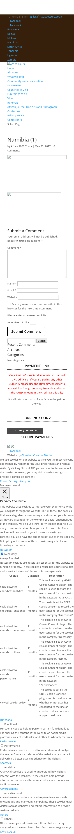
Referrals (12, 102)
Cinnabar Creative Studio (36, 455)
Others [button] (4, 814)
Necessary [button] (6, 549)
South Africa (14, 46)
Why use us (14, 85)
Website (12, 297)
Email (11, 290)
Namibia (12, 42)
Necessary (10, 554)
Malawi (11, 38)
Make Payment (37, 411)
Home (10, 68)
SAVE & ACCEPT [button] (9, 831)
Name (12, 283)
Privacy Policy (15, 115)
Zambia (11, 59)
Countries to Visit (17, 89)
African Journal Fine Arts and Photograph (32, 107)
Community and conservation (25, 81)
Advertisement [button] (9, 788)
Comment (14, 247)
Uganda (12, 55)
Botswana (13, 29)
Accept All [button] (25, 481)
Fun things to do (17, 94)
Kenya (11, 33)
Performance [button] (8, 741)
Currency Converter (25, 430)
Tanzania (12, 51)
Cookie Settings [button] (9, 481)
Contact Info (14, 119)
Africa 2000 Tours (21, 146)
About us (12, 72)
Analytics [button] (5, 763)
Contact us (13, 111)
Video (10, 98)
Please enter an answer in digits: (27, 315)
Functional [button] (6, 720)
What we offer (15, 76)
